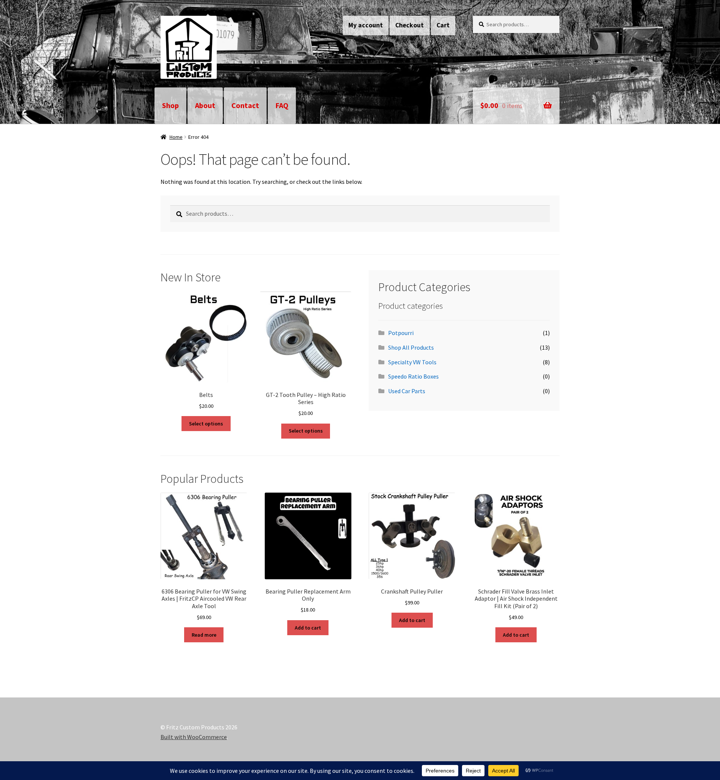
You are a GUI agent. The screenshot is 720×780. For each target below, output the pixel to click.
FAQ (281, 105)
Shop (170, 105)
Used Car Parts (406, 391)
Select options (206, 423)
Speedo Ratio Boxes (413, 376)
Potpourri (401, 333)
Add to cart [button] (308, 627)
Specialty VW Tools (412, 362)
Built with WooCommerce (193, 737)
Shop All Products (411, 347)
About (205, 105)
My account (365, 25)
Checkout (409, 25)
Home (176, 137)
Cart (443, 25)
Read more (204, 634)
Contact (245, 105)
